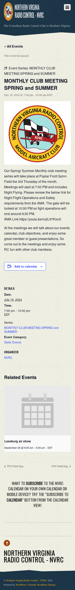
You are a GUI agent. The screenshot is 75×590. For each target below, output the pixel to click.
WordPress (21, 584)
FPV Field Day (14, 466)
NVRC (8, 357)
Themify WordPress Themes (41, 584)
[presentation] (37, 410)
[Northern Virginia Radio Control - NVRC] (27, 18)
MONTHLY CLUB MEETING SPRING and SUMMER (31, 330)
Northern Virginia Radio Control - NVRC (26, 580)
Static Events (12, 342)
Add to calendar (25, 266)
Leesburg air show (17, 441)
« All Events (13, 46)
